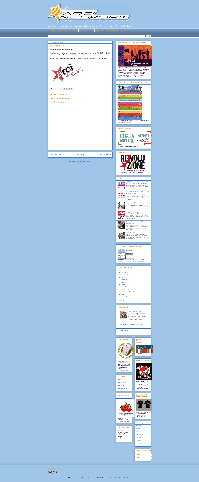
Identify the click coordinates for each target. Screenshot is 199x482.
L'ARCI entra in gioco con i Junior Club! (137, 182)
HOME (52, 30)
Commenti (142, 458)
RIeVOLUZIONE (124, 310)
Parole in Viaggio (131, 232)
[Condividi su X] (68, 89)
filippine (138, 437)
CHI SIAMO (125, 30)
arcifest (138, 429)
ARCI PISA (99, 30)
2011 (121, 300)
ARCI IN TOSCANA (112, 30)
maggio (123, 282)
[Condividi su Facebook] (70, 89)
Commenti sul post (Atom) (83, 161)
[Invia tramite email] (64, 89)
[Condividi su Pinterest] (72, 89)
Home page (80, 155)
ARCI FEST (73, 30)
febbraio (123, 294)
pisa (137, 431)
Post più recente (56, 155)
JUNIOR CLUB (62, 30)
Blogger (129, 478)
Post (140, 455)
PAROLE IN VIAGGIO (86, 30)
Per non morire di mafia (132, 212)
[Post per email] (60, 88)
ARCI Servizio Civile (123, 388)
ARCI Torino (121, 385)
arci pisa (138, 426)
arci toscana (139, 434)
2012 (121, 270)
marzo (123, 287)
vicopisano (139, 443)
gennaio (123, 297)
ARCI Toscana (122, 382)
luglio (122, 277)
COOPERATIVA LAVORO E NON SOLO (131, 325)
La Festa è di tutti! (131, 202)
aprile (122, 284)
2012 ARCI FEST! (125, 289)
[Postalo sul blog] (66, 89)
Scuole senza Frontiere (127, 291)
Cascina (138, 440)
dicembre (123, 272)
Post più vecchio (105, 155)
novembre (124, 275)
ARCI (119, 379)
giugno (123, 279)
